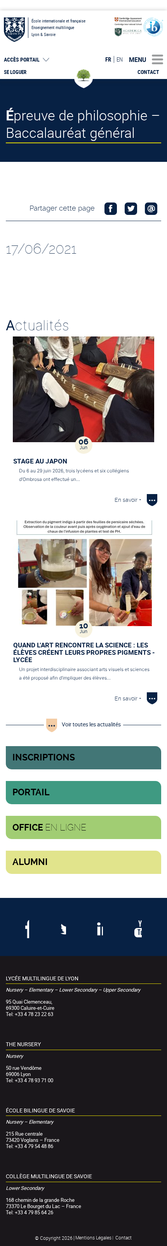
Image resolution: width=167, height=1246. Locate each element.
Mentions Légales (93, 1237)
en (120, 59)
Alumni (30, 862)
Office (49, 827)
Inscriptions (43, 757)
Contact (148, 72)
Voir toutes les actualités (91, 724)
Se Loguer (15, 72)
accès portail (22, 59)
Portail (31, 792)
